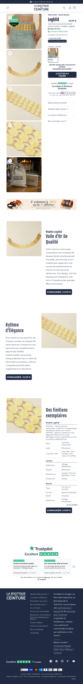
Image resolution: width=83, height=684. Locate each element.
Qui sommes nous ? (38, 604)
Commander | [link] (59, 292)
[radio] (57, 41)
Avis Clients (35, 608)
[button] (8, 8)
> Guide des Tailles (54, 38)
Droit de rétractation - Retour (40, 618)
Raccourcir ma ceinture (40, 615)
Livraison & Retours (42, 2)
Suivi (62, 649)
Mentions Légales (12, 676)
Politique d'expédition (49, 676)
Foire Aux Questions (39, 626)
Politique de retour (34, 676)
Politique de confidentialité (67, 676)
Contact (58, 652)
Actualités (34, 633)
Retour (69, 649)
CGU (25, 676)
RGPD (74, 679)
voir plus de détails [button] (71, 504)
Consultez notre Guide (62, 69)
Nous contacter (37, 629)
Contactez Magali (62, 645)
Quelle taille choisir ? (39, 594)
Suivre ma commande (39, 611)
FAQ (56, 649)
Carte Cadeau (36, 622)
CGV (21, 676)
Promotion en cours (38, 601)
